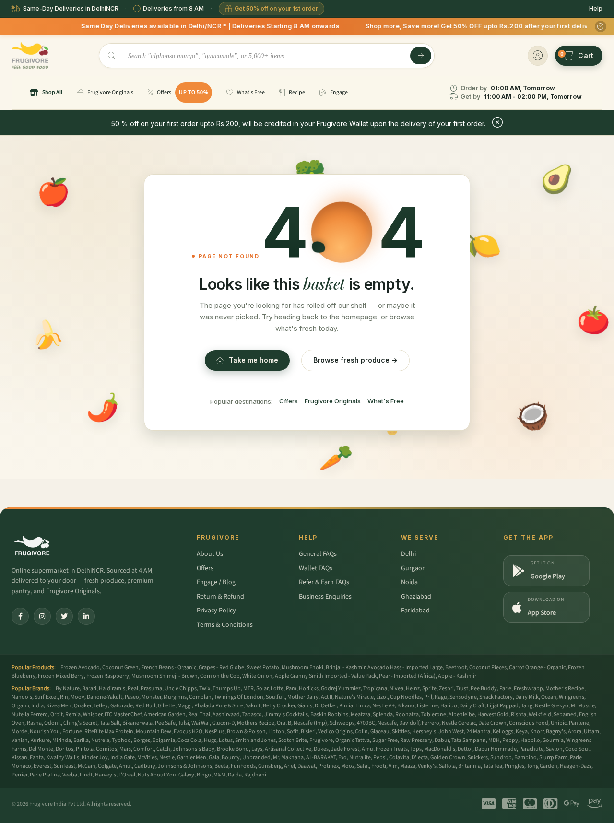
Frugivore (321, 740)
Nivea (396, 688)
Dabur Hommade (496, 749)
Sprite (429, 688)
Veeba (69, 775)
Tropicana (375, 688)
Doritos (64, 749)
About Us (210, 554)
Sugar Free (385, 740)
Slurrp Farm (553, 757)
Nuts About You (157, 775)
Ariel (289, 766)
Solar (262, 688)
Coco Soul (577, 749)
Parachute (531, 749)
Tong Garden (542, 766)
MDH (494, 740)
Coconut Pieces (488, 667)
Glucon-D (223, 723)
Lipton (276, 732)
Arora (574, 732)
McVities (147, 757)
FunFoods (243, 766)
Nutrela (100, 740)
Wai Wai (200, 723)
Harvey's (105, 775)
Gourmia (553, 740)
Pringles (514, 766)
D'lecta (420, 757)
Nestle (167, 757)
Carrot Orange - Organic (537, 667)
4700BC (366, 723)
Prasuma (151, 688)
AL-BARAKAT (321, 757)
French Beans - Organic (168, 667)
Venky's (427, 766)
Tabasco (252, 714)
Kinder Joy (95, 757)
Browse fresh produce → (355, 360)
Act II (326, 697)
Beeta (221, 766)
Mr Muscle (583, 706)
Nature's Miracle (354, 697)
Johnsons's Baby (193, 749)
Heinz (413, 688)
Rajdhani (255, 775)
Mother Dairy (303, 697)
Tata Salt (110, 723)
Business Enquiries (325, 596)
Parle (505, 688)
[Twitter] (64, 616)
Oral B (284, 723)
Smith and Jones (255, 740)
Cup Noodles (406, 697)
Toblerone (433, 714)
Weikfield (540, 714)
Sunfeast (64, 766)
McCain (86, 766)
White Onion (257, 676)
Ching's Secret (80, 723)
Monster (151, 697)
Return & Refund (220, 596)
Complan (200, 697)
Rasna (34, 723)
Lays (256, 749)
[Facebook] (20, 616)
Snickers (478, 757)
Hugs (210, 740)
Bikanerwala (137, 723)
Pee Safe (165, 723)
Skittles (401, 732)
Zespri (446, 688)
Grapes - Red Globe (221, 667)
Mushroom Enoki (302, 667)
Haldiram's (112, 688)
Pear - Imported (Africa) (407, 676)
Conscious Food (528, 723)
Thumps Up (227, 688)
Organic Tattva (352, 740)
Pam (291, 688)
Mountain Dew (153, 732)
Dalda (235, 775)
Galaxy (186, 775)
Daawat (306, 766)
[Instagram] (42, 616)
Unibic (559, 723)
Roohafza (407, 714)
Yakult (253, 706)
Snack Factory (496, 697)
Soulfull (275, 697)
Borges (141, 740)
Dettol (465, 749)
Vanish (20, 740)
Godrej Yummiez (341, 688)
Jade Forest (345, 749)
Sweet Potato (263, 667)
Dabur (442, 740)
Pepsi (380, 757)
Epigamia (164, 740)
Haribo (448, 706)
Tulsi (183, 723)
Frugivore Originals (333, 401)
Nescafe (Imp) (310, 723)
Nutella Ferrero (30, 714)
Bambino (525, 757)
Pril (428, 697)
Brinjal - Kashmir (345, 667)
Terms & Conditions (225, 625)
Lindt (86, 775)
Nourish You (45, 732)
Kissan (19, 757)
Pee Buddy (484, 688)
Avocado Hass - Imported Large (405, 667)
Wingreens (571, 697)
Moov (77, 697)
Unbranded (256, 757)
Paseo (132, 697)
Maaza (407, 766)
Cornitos (106, 749)
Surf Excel (46, 697)
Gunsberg (270, 766)
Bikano (405, 706)
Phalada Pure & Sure (218, 706)
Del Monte (41, 749)
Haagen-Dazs (575, 766)
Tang (526, 706)
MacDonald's (439, 749)
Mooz (347, 766)
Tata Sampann (468, 740)
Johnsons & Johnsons (185, 766)
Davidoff (409, 723)
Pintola (85, 749)
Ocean (548, 697)
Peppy (510, 740)
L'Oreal (126, 775)
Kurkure (40, 740)
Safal (363, 766)
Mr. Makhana (288, 757)
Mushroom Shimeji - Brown (164, 676)
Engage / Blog (216, 582)
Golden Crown (447, 757)
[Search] (420, 55)
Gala (214, 757)
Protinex (328, 766)
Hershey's (424, 732)
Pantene (579, 723)
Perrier (19, 775)
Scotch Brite (292, 740)
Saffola (447, 766)
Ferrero (430, 723)
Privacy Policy (216, 610)
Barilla (81, 740)
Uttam (591, 732)
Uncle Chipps (181, 688)
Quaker (82, 706)
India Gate (122, 757)
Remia (73, 714)
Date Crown (492, 723)
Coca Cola (189, 740)
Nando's (22, 697)
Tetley (101, 706)
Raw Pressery (416, 740)
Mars (125, 749)
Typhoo (121, 740)
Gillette (166, 706)
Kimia (346, 706)
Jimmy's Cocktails (286, 714)
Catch (163, 749)
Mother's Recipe (564, 688)
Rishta (518, 714)
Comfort (143, 749)
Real (133, 688)
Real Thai (199, 714)
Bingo (204, 775)
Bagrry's (556, 732)
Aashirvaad (226, 714)
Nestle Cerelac (459, 723)
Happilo (530, 740)
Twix (204, 688)
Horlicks (309, 688)
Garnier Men (191, 757)
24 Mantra (478, 732)
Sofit (292, 732)
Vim (393, 766)
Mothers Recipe (255, 723)
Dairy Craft (472, 706)
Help (595, 8)
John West (451, 732)
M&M (219, 775)
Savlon (554, 749)
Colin (361, 732)
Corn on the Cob (220, 676)
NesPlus (214, 732)
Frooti (378, 766)
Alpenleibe (462, 714)
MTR (248, 688)
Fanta (37, 757)
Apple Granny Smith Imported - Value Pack (326, 676)
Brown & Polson (246, 732)
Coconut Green (120, 667)
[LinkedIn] (86, 616)
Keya (522, 732)
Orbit (56, 714)
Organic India (28, 706)
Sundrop (501, 757)
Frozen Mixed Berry (61, 676)
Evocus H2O (188, 732)
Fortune (72, 732)
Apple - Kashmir (457, 676)
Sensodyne (463, 697)
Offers (288, 401)
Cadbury (144, 766)
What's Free (385, 401)
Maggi (184, 706)
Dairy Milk (527, 697)
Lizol (382, 697)
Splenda (383, 714)
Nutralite (360, 757)
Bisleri (308, 732)
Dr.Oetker (326, 706)
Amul (125, 766)
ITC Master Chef (123, 714)
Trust (462, 688)
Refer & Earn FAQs (324, 582)
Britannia (469, 766)
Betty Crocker (279, 706)
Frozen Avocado (80, 667)
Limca (362, 706)
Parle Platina (45, 775)
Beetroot (456, 667)
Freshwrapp (528, 688)
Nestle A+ (383, 706)
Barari (89, 688)
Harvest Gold (492, 714)
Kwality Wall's (62, 757)
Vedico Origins (335, 732)
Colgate (107, 766)
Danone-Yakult (104, 697)
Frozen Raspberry (107, 676)
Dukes (321, 749)
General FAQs (318, 554)
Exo (342, 757)
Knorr (536, 732)
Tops (416, 749)
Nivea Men (58, 706)
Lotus (226, 740)
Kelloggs (503, 732)
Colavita (399, 757)
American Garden (165, 714)
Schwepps (342, 723)
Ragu (441, 697)
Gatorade (121, 706)
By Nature (68, 688)
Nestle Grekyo (551, 706)
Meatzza (360, 714)
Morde (19, 732)
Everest (42, 766)
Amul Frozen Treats (385, 749)
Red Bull (145, 706)
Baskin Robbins (329, 714)
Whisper (92, 714)
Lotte (277, 688)
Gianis (304, 706)
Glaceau (380, 732)
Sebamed (565, 714)
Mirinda (61, 740)
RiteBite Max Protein (108, 732)
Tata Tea (492, 766)
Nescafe (387, 723)
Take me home (253, 360)
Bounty (231, 757)
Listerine (427, 706)
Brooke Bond (233, 749)
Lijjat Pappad (503, 706)
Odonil (52, 723)
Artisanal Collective (288, 749)
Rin (64, 697)
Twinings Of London (238, 697)
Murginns (175, 697)
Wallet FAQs (315, 568)
